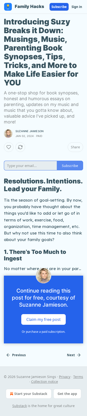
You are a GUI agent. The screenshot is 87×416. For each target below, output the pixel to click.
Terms (78, 376)
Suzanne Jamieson (29, 131)
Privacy (64, 376)
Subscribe (59, 7)
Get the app (67, 393)
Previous (19, 355)
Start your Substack (30, 393)
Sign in (77, 7)
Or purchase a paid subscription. (43, 332)
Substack (19, 405)
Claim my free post (43, 319)
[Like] (9, 147)
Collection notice (44, 381)
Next (71, 355)
